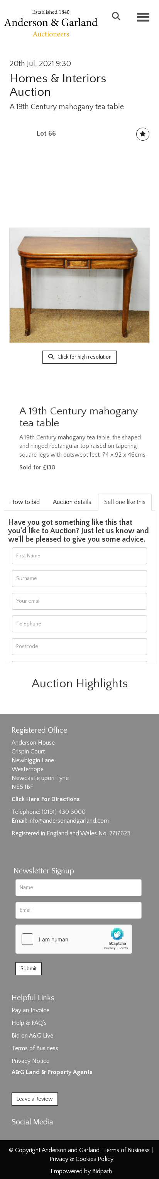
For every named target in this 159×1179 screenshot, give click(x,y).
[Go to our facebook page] (19, 1135)
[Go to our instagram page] (51, 1135)
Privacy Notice (30, 1061)
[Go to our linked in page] (35, 1135)
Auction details (72, 502)
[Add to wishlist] (142, 134)
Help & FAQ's (29, 1022)
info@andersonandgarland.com (69, 820)
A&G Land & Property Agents (52, 1072)
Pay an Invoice (30, 1010)
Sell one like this (124, 502)
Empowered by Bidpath (81, 1171)
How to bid (25, 502)
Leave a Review (35, 1099)
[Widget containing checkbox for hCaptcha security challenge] (73, 939)
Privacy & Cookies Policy (81, 1159)
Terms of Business (35, 1048)
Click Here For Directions (46, 799)
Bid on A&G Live (32, 1035)
